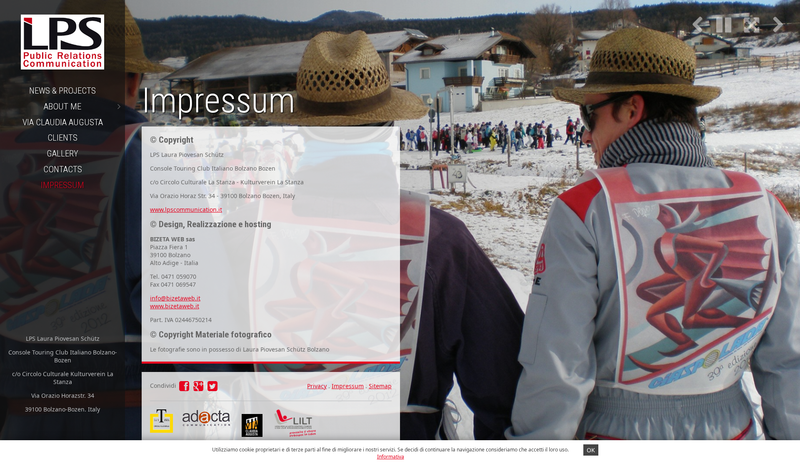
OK (591, 450)
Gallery (62, 154)
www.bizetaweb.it (174, 306)
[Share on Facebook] (185, 388)
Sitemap (380, 386)
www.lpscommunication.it (186, 209)
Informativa (390, 456)
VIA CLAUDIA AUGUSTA (62, 122)
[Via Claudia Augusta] (252, 435)
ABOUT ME (62, 107)
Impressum (62, 185)
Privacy (317, 386)
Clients (63, 138)
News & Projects (62, 91)
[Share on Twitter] (212, 388)
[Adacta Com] (205, 426)
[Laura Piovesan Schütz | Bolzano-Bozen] (62, 41)
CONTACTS (62, 169)
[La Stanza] (161, 413)
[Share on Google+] (199, 388)
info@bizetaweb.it (175, 298)
